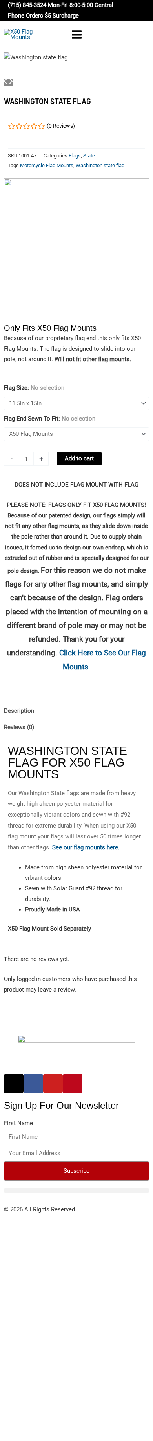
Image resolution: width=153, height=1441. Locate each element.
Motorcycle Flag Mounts (46, 165)
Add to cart (79, 458)
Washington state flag (100, 165)
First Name (18, 1123)
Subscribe (76, 1170)
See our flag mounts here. (86, 847)
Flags (75, 156)
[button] (141, 10)
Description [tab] (19, 710)
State (89, 156)
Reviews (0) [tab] (19, 727)
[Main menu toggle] (76, 34)
